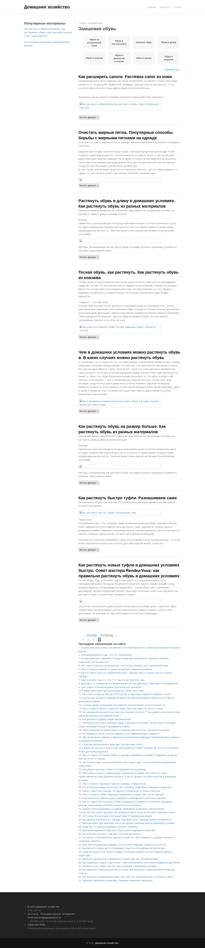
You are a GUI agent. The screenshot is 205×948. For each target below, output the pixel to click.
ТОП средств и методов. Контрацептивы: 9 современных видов (117, 816)
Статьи (177, 7)
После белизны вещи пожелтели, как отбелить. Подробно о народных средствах (126, 787)
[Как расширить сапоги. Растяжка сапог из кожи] (129, 106)
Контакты (33, 913)
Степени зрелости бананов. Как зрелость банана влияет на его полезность (123, 705)
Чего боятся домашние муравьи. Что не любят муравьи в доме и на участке (124, 844)
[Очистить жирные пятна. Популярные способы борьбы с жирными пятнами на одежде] (129, 179)
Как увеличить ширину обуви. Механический (106, 719)
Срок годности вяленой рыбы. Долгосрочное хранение (111, 687)
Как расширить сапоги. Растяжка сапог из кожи (125, 76)
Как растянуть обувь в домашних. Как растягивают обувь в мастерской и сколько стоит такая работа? (48, 32)
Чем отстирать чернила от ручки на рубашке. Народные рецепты (116, 669)
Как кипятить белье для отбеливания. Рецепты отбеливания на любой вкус (123, 848)
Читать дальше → (89, 117)
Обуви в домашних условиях (119, 58)
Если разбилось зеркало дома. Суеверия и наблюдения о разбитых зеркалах (124, 798)
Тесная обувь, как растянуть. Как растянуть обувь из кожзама (128, 274)
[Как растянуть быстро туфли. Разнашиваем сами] (129, 513)
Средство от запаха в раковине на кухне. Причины (109, 826)
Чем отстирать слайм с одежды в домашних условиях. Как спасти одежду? (123, 794)
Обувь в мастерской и (119, 42)
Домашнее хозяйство (47, 7)
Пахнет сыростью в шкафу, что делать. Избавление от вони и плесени (121, 790)
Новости (164, 7)
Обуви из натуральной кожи (94, 42)
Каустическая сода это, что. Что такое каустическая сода (113, 679)
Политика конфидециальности (44, 917)
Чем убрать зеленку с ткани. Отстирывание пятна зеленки (114, 769)
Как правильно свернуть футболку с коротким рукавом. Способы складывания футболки (131, 862)
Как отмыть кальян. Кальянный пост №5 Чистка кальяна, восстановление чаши (124, 665)
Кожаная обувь (144, 42)
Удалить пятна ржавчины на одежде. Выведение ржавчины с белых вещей (123, 808)
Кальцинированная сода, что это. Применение (106, 654)
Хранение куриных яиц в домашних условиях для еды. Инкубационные (120, 858)
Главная (151, 7)
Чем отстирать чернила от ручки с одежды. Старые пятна (114, 783)
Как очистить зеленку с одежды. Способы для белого (111, 833)
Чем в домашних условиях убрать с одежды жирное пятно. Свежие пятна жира (125, 729)
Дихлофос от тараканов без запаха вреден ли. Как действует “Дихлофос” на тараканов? (129, 683)
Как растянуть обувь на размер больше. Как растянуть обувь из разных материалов (122, 428)
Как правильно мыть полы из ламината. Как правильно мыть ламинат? (121, 733)
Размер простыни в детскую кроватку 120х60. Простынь (113, 690)
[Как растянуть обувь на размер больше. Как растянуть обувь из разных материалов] (129, 466)
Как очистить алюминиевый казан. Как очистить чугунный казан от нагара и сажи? (127, 876)
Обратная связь (36, 924)
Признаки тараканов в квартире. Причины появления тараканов (117, 880)
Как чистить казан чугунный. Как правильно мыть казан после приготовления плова (128, 812)
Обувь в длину (144, 58)
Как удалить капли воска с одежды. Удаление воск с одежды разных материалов (126, 819)
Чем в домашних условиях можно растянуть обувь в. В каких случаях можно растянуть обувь (129, 354)
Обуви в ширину (94, 58)
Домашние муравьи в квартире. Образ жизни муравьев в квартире (118, 830)
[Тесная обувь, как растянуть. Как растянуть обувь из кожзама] (129, 329)
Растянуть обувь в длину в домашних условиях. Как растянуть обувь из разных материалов (126, 203)
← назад (89, 634)
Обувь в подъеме (168, 58)
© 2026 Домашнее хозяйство (43, 906)
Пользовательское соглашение (57, 913)
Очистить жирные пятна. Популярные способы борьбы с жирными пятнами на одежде (125, 135)
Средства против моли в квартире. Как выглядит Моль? (112, 744)
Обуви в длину (168, 42)
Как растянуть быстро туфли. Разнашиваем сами (127, 498)
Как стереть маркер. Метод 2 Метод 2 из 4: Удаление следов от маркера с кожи (126, 694)
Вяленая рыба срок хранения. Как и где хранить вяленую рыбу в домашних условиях (128, 823)
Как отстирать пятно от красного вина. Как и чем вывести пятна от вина (122, 708)
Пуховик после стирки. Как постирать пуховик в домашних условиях (119, 866)
